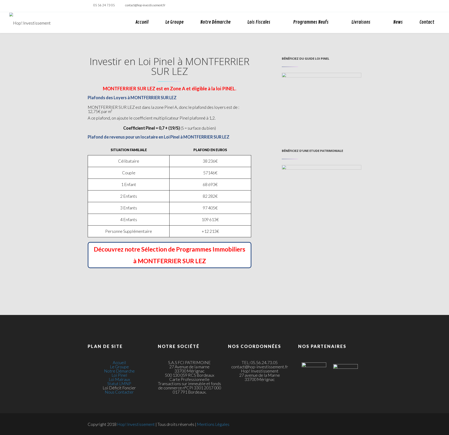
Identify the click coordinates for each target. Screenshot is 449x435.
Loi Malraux (119, 379)
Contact (427, 22)
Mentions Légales (213, 424)
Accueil (141, 22)
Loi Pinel (119, 375)
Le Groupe (174, 22)
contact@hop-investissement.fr (145, 5)
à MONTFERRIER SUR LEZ (169, 261)
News (398, 22)
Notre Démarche (215, 22)
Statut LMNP (119, 383)
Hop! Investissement (136, 424)
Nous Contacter (119, 392)
